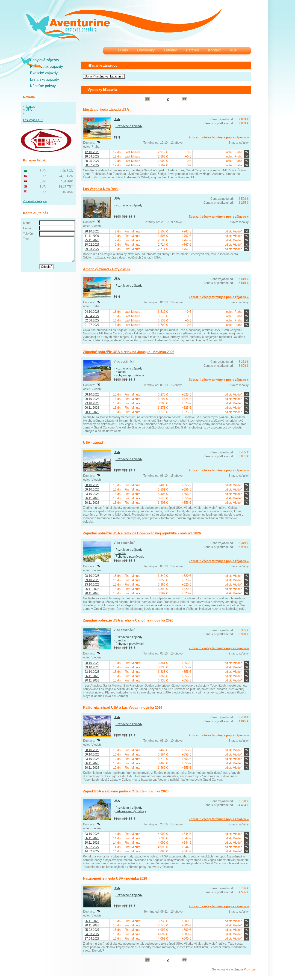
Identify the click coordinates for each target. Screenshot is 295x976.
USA (29, 109)
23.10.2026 (92, 403)
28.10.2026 (92, 231)
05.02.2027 (92, 847)
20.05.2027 (92, 161)
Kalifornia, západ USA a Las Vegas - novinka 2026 (122, 707)
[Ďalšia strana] (184, 99)
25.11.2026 (92, 240)
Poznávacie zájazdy (46, 66)
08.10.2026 (92, 394)
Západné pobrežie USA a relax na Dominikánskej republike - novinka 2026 (142, 533)
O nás (123, 50)
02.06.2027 (92, 320)
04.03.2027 (92, 934)
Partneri (192, 50)
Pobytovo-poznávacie (129, 375)
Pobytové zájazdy (44, 60)
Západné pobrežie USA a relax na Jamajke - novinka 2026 (128, 352)
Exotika (120, 372)
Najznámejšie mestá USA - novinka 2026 (115, 878)
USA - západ (93, 442)
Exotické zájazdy (44, 73)
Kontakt (214, 50)
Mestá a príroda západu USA (106, 109)
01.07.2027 (92, 325)
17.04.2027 (92, 938)
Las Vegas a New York (100, 189)
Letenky (170, 50)
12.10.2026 (92, 152)
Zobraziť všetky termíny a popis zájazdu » (219, 137)
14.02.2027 (92, 851)
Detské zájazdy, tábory (130, 811)
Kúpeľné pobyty (43, 86)
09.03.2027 (92, 249)
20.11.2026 (92, 412)
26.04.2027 (92, 316)
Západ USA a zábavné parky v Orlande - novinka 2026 (125, 791)
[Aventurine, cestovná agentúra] (124, 25)
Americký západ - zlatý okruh (106, 269)
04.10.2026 (92, 311)
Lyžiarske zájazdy (44, 79)
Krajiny (30, 106)
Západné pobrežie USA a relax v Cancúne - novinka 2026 (128, 620)
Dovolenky (146, 50)
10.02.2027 (92, 244)
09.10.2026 (92, 399)
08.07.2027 (92, 165)
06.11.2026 (92, 407)
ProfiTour (250, 969)
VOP (234, 50)
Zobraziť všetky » (35, 201)
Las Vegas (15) (33, 120)
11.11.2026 (92, 236)
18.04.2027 (92, 156)
